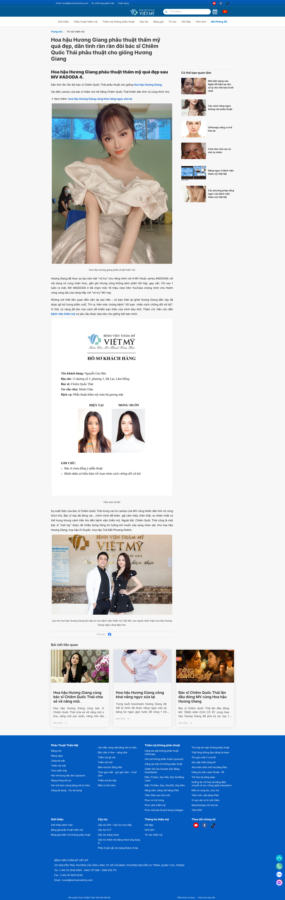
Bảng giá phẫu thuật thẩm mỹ (67, 830)
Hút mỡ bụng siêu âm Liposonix (68, 775)
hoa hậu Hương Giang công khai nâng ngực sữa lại (100, 98)
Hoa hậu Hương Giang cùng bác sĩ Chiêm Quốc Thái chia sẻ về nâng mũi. (78, 697)
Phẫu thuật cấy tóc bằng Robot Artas (118, 848)
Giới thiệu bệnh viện (62, 825)
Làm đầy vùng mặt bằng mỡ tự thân (117, 747)
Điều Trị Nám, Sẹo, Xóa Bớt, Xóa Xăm (165, 785)
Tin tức (172, 21)
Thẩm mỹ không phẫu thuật (118, 21)
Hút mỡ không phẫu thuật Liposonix (164, 759)
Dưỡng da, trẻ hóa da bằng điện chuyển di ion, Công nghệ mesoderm (212, 784)
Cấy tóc (143, 21)
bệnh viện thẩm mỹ (63, 313)
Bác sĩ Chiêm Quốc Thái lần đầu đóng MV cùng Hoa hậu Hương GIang (202, 697)
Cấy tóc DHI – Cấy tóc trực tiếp (115, 825)
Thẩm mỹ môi (105, 762)
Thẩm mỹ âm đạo (107, 780)
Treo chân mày (59, 770)
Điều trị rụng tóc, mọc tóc (205, 790)
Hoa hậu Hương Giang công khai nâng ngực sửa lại (140, 695)
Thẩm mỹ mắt (58, 765)
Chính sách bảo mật (206, 898)
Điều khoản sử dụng (185, 898)
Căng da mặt (58, 760)
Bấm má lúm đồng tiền (110, 767)
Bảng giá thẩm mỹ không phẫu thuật (70, 834)
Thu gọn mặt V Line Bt (204, 757)
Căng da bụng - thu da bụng (66, 790)
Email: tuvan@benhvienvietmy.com (72, 3)
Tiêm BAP (197, 810)
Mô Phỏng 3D (219, 21)
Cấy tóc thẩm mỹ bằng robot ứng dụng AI (119, 841)
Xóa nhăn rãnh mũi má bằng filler (209, 767)
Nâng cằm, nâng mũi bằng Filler (162, 790)
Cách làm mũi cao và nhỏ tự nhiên (219, 151)
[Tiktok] (227, 3)
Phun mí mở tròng (154, 800)
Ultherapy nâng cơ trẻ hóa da (220, 129)
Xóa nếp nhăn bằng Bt (204, 762)
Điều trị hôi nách (106, 785)
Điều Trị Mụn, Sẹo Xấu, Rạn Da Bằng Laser (164, 779)
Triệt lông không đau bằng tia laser (210, 752)
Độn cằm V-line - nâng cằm (112, 752)
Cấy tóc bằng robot (108, 834)
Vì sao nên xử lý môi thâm (206, 800)
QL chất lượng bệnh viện (103, 3)
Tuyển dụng (123, 3)
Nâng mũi (56, 751)
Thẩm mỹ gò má (106, 757)
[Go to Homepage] (142, 12)
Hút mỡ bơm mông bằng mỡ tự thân (70, 785)
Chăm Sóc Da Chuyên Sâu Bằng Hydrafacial (162, 771)
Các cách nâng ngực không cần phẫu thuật (220, 108)
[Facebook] (220, 3)
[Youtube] (214, 3)
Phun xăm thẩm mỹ (155, 805)
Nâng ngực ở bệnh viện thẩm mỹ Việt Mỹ (221, 172)
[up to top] (279, 858)
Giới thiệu (63, 21)
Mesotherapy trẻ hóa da (205, 805)
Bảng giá (158, 21)
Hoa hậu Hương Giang (148, 84)
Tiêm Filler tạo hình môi (157, 795)
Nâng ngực (57, 755)
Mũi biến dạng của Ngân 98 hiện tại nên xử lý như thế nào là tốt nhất (221, 86)
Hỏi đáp (149, 825)
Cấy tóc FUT (104, 830)
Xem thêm (58, 723)
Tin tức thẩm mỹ (75, 31)
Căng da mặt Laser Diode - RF (208, 772)
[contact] (279, 866)
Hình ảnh (201, 21)
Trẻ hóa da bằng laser (203, 777)
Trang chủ (56, 31)
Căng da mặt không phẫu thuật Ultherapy (161, 753)
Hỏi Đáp (186, 21)
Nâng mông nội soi (61, 780)
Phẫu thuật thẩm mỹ (85, 21)
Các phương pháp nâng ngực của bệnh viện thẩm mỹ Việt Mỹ (221, 194)
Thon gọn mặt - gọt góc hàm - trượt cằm (117, 774)
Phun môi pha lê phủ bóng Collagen (164, 810)
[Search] (166, 12)
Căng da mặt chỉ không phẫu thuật (163, 764)
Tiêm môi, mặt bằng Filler (205, 795)
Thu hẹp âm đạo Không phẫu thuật (210, 747)
